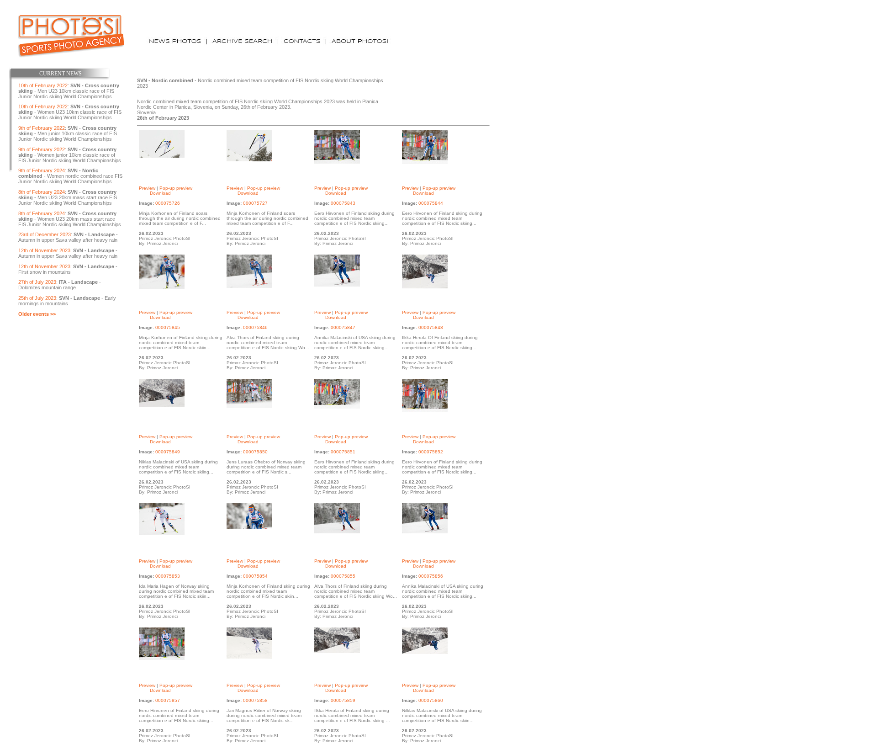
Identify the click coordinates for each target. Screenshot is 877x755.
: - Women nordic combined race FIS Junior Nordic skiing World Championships (70, 176)
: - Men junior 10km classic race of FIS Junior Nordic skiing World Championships (67, 133)
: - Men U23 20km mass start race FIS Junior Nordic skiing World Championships (67, 197)
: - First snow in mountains (67, 269)
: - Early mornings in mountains (67, 300)
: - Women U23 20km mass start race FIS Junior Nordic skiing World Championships (69, 219)
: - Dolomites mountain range (59, 284)
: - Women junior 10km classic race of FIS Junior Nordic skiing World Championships (69, 155)
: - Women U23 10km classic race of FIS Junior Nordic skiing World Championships (70, 112)
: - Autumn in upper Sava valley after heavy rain (68, 237)
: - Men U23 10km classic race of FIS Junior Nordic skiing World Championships (68, 91)
